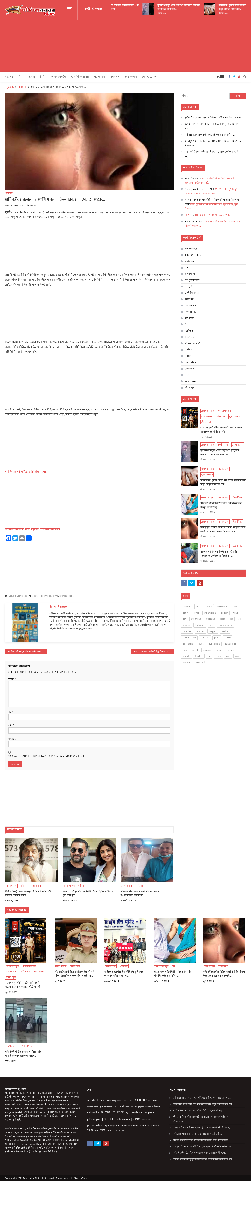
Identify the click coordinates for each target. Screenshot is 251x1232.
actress (36, 596)
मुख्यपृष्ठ (9, 76)
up (209, 656)
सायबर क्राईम (58, 76)
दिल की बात (189, 318)
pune (201, 644)
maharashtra (225, 625)
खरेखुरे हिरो (189, 286)
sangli (195, 650)
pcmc (217, 637)
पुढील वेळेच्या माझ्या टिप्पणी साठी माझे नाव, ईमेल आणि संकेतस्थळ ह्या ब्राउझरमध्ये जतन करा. (46, 756)
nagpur (213, 631)
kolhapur (199, 625)
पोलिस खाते (189, 337)
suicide (186, 656)
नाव (10, 712)
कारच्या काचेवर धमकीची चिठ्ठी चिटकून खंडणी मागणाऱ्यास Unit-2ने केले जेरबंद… (154, 652)
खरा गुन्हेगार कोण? (192, 280)
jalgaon (186, 625)
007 (187, 215)
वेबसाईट (12, 739)
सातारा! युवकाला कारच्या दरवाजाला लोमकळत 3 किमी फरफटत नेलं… (201, 1140)
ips (231, 619)
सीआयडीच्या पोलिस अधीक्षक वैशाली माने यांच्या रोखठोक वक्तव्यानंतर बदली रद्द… (75, 974)
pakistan (205, 637)
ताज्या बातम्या (11, 886)
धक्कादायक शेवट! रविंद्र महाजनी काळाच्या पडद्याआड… (33, 529)
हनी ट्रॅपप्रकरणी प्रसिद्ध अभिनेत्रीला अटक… (26, 472)
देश (20, 76)
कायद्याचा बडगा (191, 274)
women (186, 662)
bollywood (46, 596)
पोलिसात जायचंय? (192, 343)
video (218, 656)
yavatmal (200, 662)
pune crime (214, 644)
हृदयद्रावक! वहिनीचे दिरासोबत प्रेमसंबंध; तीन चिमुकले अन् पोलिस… (173, 974)
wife (237, 656)
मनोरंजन (114, 76)
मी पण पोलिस (190, 362)
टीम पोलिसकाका (29, 205)
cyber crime (210, 613)
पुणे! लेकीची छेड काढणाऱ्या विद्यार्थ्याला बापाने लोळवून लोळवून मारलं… (23, 1054)
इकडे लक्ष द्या (190, 261)
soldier (219, 650)
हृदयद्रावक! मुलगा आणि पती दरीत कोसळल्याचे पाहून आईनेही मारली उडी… (228, 7)
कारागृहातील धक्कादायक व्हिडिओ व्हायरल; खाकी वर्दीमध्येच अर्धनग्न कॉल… (203, 1147)
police (228, 637)
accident (187, 606)
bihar (209, 606)
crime (55, 596)
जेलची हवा (189, 299)
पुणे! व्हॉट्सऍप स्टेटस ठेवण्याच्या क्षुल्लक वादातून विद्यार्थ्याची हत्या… (199, 1153)
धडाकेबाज (99, 76)
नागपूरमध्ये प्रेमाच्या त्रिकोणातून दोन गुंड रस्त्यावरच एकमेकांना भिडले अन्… (211, 154)
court (185, 613)
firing (235, 613)
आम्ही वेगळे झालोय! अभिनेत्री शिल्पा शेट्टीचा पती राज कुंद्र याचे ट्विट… (88, 893)
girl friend (196, 619)
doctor (224, 613)
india (222, 619)
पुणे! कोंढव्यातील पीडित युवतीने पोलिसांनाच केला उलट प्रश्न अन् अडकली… (224, 974)
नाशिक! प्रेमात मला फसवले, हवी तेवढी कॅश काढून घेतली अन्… (210, 135)
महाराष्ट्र (31, 76)
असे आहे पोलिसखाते (193, 255)
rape (71, 596)
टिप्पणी (12, 679)
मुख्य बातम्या (36, 886)
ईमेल (11, 725)
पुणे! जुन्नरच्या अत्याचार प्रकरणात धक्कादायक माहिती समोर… (197, 1134)
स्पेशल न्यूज (131, 76)
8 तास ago (151, 13)
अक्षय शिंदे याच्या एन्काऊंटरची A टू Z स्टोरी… (212, 215)
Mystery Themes (82, 1178)
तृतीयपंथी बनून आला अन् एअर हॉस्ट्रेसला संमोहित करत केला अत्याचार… (168, 7)
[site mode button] (220, 76)
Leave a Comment (18, 596)
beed (198, 606)
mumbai (63, 596)
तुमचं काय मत (190, 312)
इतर (186, 268)
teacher (199, 656)
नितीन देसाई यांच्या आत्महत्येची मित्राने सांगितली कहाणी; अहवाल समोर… (28, 893)
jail (239, 619)
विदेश (43, 76)
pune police (230, 644)
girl (184, 619)
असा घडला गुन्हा (191, 249)
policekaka (188, 644)
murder (200, 631)
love (212, 625)
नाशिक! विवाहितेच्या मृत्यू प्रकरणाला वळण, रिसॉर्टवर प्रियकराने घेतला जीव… (203, 1159)
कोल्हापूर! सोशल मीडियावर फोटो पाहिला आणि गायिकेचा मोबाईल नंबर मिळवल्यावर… (213, 143)
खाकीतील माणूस (80, 76)
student (232, 650)
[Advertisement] (125, 46)
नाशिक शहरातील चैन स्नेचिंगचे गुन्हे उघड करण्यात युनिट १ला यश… (123, 974)
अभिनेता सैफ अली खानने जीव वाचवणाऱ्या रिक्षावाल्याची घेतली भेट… (141, 893)
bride (235, 606)
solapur (207, 650)
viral (228, 656)
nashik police (189, 637)
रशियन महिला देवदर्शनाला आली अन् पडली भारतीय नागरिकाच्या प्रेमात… (28, 652)
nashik (225, 631)
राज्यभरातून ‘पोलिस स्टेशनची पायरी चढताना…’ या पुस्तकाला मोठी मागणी (222, 430)
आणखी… (147, 76)
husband (210, 619)
